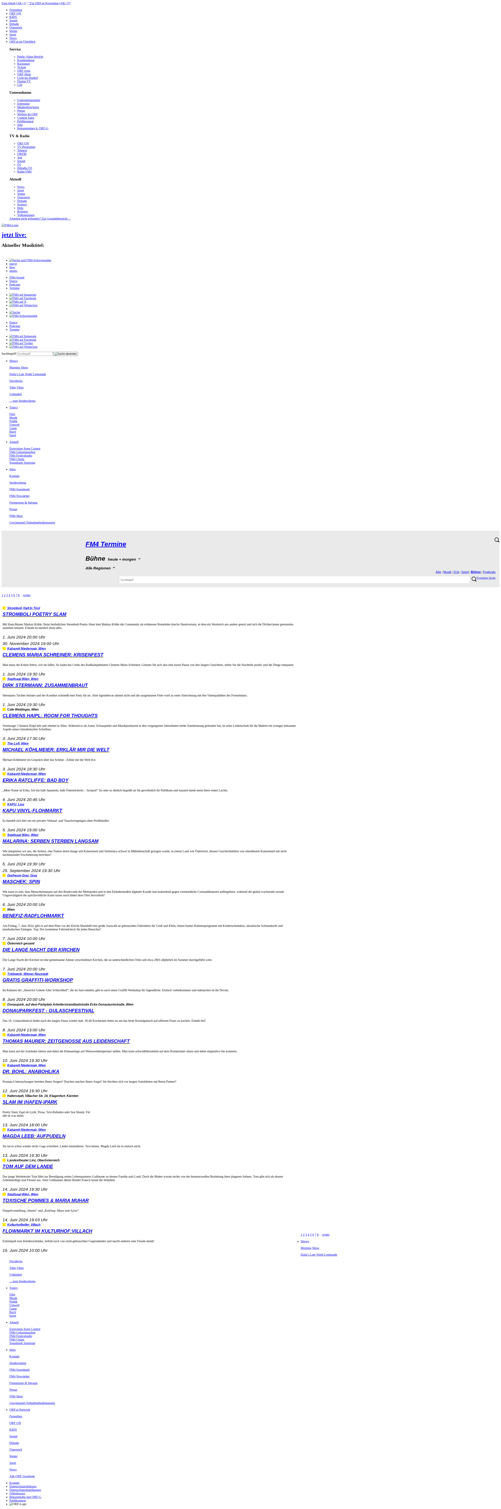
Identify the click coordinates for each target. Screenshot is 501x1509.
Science (22, 204)
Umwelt (14, 424)
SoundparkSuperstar (22, 462)
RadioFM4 (24, 171)
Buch (12, 431)
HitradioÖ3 (24, 168)
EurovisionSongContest (24, 448)
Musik (13, 417)
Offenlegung (17, 1493)
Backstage (23, 63)
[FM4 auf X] (17, 301)
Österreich (15, 27)
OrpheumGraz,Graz (22, 875)
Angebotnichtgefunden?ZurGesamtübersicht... (39, 218)
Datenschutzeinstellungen (25, 1490)
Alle (438, 572)
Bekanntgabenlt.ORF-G (33, 128)
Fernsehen (15, 10)
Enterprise (23, 103)
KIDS (13, 17)
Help (20, 208)
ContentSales (25, 117)
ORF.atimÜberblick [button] (22, 41)
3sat (19, 157)
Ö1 (19, 164)
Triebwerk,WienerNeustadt (27, 974)
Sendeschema (17, 482)
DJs (456, 572)
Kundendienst (25, 60)
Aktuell (14, 442)
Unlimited (15, 394)
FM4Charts (16, 459)
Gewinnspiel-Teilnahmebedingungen (32, 522)
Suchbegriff (9, 353)
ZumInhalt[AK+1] (14, 3)
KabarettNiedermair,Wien (26, 648)
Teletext (22, 150)
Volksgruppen (25, 215)
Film (12, 414)
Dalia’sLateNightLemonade (27, 374)
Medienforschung (28, 107)
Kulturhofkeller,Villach (24, 1224)
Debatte (14, 24)
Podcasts (14, 284)
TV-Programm (26, 147)
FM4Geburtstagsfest (22, 452)
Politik (13, 421)
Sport (12, 34)
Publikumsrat (25, 121)
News (13, 38)
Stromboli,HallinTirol (23, 608)
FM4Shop (16, 516)
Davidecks (16, 380)
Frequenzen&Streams (23, 502)
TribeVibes (16, 387)
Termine (14, 288)
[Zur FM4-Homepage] (10, 225)
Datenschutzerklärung (22, 1486)
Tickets (21, 67)
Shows (13, 361)
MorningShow (18, 367)
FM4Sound (16, 277)
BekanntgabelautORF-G (25, 1497)
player (13, 263)
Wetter (13, 31)
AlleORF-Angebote (22, 1476)
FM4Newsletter (19, 496)
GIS (19, 85)
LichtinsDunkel (27, 77)
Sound (13, 20)
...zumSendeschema (22, 400)
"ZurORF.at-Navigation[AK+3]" (49, 3)
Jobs (20, 124)
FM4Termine (106, 544)
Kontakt (14, 476)
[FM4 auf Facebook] (22, 298)
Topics (13, 407)
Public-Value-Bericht (30, 56)
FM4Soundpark (19, 489)
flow (12, 267)
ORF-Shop (24, 74)
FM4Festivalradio (20, 455)
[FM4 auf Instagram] (22, 294)
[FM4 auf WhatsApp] (23, 305)
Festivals (489, 572)
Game (13, 428)
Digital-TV (24, 81)
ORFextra (23, 70)
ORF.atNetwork (19, 1409)
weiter (27, 595)
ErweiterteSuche (486, 577)
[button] (30, 260)
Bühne (476, 572)
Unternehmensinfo (28, 100)
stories (13, 270)
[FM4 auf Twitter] (21, 343)
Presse (21, 110)
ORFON (15, 13)
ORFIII (21, 154)
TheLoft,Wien (18, 743)
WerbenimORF (27, 114)
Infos (12, 469)
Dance (13, 281)
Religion (22, 211)
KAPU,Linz (15, 804)
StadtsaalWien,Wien (22, 679)
